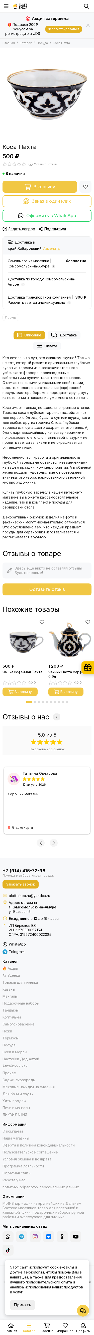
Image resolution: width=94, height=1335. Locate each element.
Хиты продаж (14, 1101)
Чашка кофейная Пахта (22, 672)
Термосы (11, 1038)
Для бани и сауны (18, 1094)
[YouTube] (75, 1236)
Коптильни (12, 1017)
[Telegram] (21, 1236)
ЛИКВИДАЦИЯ (15, 1115)
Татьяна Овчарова (40, 773)
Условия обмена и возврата (27, 1159)
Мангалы (10, 996)
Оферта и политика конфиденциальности (39, 1145)
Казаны (9, 989)
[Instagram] (35, 1236)
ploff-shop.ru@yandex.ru (29, 895)
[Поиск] (86, 6)
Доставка (68, 335)
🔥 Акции (10, 968)
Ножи (7, 1031)
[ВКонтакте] (48, 1236)
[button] (29, 702)
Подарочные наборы (21, 1003)
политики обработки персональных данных (41, 1187)
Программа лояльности (23, 1166)
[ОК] (62, 1236)
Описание (32, 335)
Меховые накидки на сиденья (29, 1087)
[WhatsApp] (8, 1236)
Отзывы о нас (26, 717)
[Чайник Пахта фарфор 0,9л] (70, 639)
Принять (22, 1304)
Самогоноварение (19, 1024)
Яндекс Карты (22, 827)
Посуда (42, 43)
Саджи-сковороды (19, 1080)
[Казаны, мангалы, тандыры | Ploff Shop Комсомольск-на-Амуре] (20, 6)
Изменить (51, 249)
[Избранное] (85, 187)
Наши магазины (16, 1138)
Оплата (50, 346)
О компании (13, 1131)
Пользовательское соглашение (30, 1152)
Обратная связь (17, 1173)
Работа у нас (14, 1180)
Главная (9, 43)
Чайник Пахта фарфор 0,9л (67, 674)
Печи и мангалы (16, 1108)
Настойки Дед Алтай (21, 1059)
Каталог (26, 43)
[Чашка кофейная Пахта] (24, 639)
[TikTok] (8, 1250)
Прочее (9, 1073)
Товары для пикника (20, 982)
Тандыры (11, 1010)
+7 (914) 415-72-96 (24, 870)
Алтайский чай (15, 1066)
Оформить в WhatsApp (51, 215)
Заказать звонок (20, 884)
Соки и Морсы (15, 1052)
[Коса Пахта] (47, 94)
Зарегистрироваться (63, 29)
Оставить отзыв (47, 589)
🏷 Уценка (11, 975)
